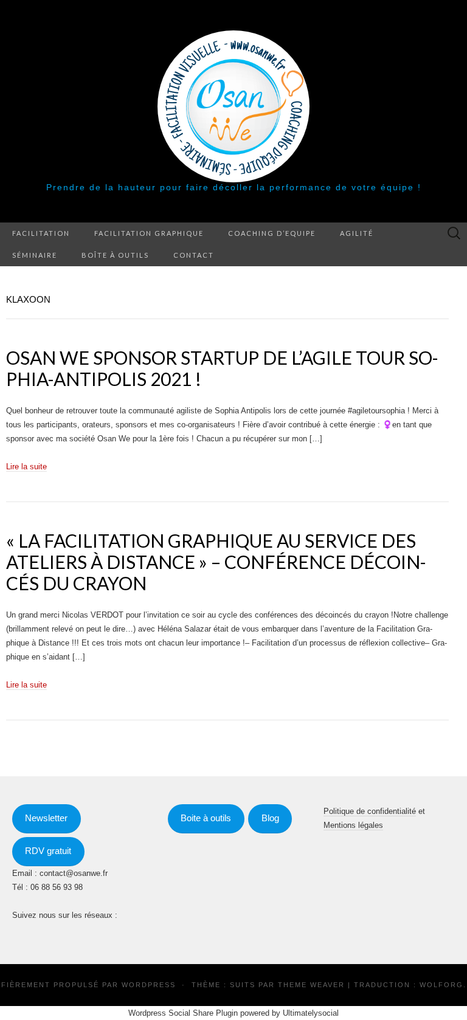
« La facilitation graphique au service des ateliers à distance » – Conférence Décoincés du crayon (216, 561)
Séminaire (34, 255)
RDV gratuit (48, 851)
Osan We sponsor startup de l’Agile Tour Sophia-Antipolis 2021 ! (222, 368)
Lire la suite (26, 466)
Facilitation (41, 233)
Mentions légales (353, 825)
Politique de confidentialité (369, 811)
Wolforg (441, 984)
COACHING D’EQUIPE (272, 233)
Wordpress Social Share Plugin (184, 1013)
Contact (193, 255)
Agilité (356, 233)
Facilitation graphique (149, 233)
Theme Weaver (311, 984)
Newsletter (46, 818)
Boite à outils (206, 818)
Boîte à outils (115, 255)
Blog (270, 818)
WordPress (149, 984)
